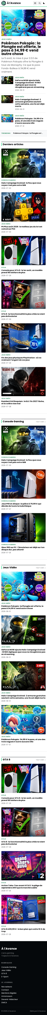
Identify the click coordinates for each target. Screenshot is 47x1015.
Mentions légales (8, 993)
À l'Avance (9, 949)
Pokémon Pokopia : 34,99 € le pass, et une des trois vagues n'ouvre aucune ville (29, 120)
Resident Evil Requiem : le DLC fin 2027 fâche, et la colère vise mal (22, 402)
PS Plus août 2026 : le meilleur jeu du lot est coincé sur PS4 (21, 227)
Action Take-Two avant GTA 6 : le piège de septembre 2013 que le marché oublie (21, 886)
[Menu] (35, 3)
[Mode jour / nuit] (44, 3)
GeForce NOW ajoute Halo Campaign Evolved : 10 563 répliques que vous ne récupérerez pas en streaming (29, 83)
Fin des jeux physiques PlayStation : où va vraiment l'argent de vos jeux (21, 358)
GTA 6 (6, 759)
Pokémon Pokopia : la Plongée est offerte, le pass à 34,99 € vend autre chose (21, 48)
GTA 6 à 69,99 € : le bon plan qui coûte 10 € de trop (23, 930)
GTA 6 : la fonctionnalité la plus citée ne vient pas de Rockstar (23, 315)
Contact (5, 990)
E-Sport (4, 976)
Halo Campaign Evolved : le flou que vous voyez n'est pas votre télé (21, 184)
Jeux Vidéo (10, 567)
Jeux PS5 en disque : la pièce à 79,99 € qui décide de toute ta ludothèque (21, 504)
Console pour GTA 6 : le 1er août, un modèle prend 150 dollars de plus (21, 271)
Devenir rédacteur (9, 999)
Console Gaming (13, 421)
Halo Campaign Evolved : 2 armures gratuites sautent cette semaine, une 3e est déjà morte (29, 103)
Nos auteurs (6, 986)
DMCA (4, 1002)
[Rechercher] (39, 3)
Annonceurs (6, 996)
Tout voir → (41, 422)
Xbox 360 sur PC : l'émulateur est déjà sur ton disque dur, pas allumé (22, 548)
